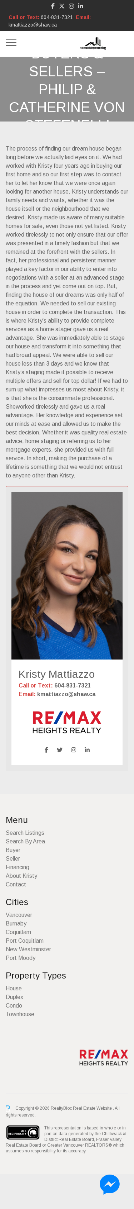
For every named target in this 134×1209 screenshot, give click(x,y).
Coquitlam (18, 932)
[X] (61, 6)
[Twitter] (60, 750)
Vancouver (19, 915)
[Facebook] (52, 6)
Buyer (13, 850)
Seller (13, 859)
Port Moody (20, 958)
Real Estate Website (93, 1108)
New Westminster (28, 949)
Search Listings (25, 833)
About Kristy (21, 876)
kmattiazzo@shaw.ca (33, 25)
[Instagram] (71, 6)
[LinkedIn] (81, 6)
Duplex (14, 997)
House (14, 988)
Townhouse (20, 1014)
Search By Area (25, 841)
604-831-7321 (57, 17)
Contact (16, 884)
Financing (17, 867)
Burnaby (16, 923)
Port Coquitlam (25, 941)
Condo (14, 1006)
